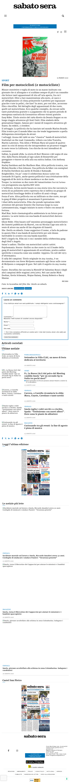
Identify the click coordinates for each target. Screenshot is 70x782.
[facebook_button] (58, 32)
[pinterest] (12, 293)
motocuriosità (19, 288)
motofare (28, 288)
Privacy (30, 771)
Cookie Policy (40, 771)
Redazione (11, 771)
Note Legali (51, 771)
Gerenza (59, 771)
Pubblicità (18, 774)
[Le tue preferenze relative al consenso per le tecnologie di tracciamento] (67, 779)
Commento (8, 317)
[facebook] (2, 293)
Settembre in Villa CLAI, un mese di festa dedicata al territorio (45, 358)
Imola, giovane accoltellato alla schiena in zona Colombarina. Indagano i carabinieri (35, 669)
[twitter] (5, 293)
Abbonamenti (21, 771)
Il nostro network (37, 767)
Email (6, 325)
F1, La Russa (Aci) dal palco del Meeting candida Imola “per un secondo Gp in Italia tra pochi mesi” (44, 376)
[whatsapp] (15, 293)
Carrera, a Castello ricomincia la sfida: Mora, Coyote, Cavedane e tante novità (44, 394)
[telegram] (21, 293)
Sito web (7, 328)
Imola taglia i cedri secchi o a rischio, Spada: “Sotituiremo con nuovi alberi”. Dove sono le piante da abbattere (44, 411)
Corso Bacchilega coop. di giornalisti (56, 746)
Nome (6, 322)
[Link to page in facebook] (8, 750)
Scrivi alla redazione (48, 774)
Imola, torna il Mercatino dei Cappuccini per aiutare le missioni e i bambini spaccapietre (32, 613)
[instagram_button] (61, 32)
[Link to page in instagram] (17, 750)
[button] (60, 14)
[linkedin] (8, 293)
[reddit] (18, 293)
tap (65, 31)
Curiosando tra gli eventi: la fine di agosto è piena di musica (46, 426)
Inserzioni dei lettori (31, 774)
